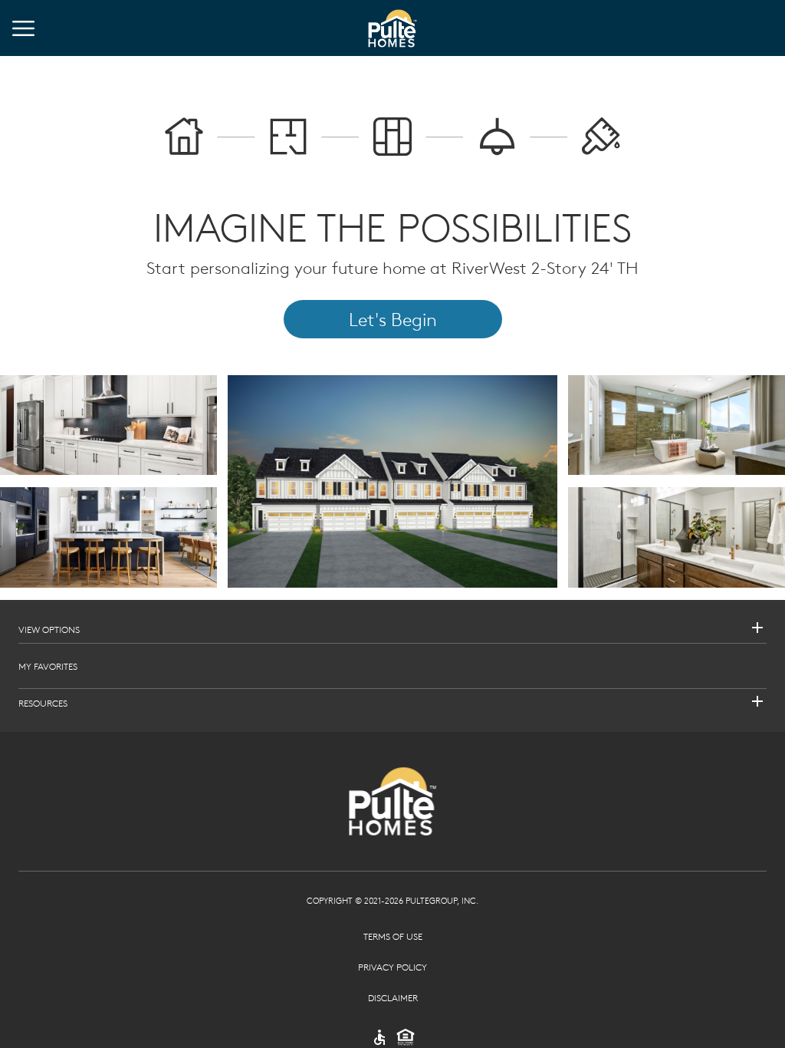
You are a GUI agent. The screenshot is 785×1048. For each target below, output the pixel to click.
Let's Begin (393, 319)
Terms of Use (392, 936)
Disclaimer (393, 997)
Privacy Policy (392, 967)
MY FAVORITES (47, 666)
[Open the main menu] (23, 28)
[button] (392, 629)
